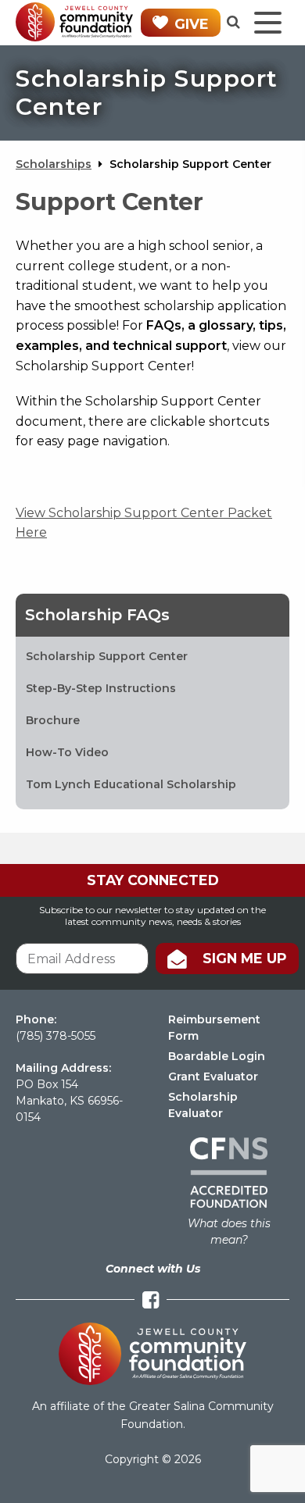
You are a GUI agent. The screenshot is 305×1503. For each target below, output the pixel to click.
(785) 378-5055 (55, 1036)
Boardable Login (216, 1056)
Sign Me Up (245, 958)
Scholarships (54, 164)
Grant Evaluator (213, 1076)
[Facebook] (150, 1300)
